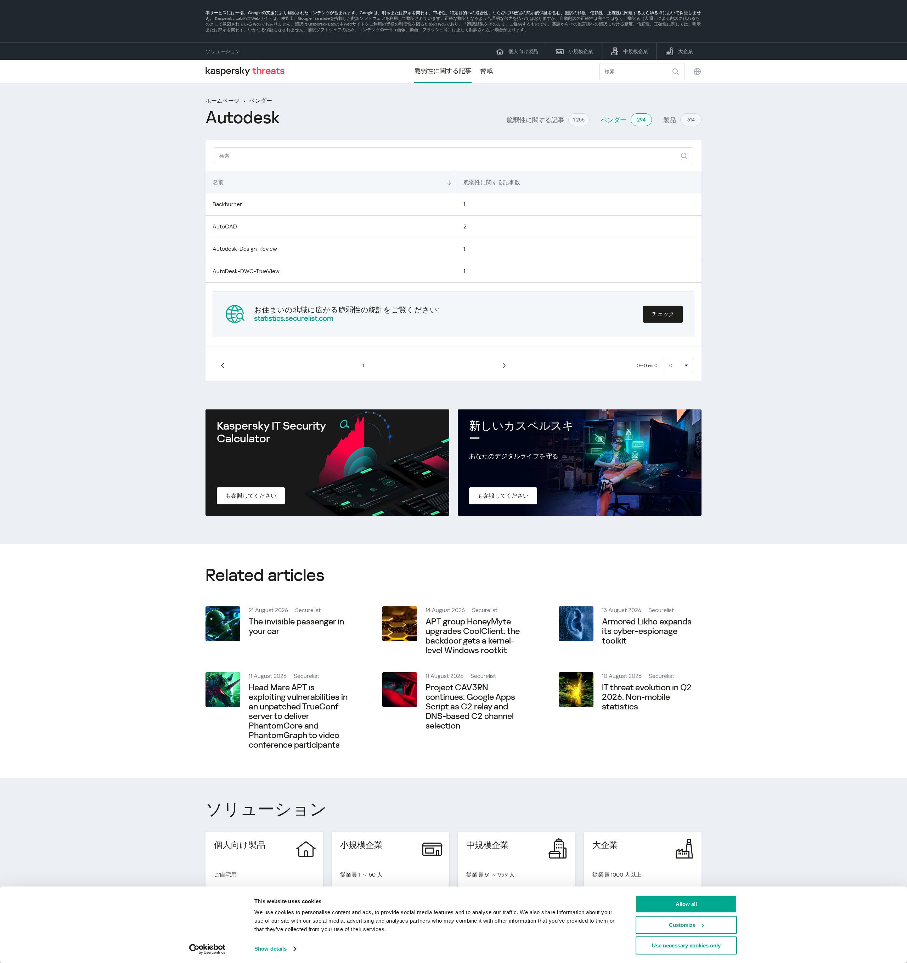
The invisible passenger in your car (296, 626)
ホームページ (222, 100)
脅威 (486, 70)
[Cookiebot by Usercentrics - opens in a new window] (207, 949)
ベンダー (260, 100)
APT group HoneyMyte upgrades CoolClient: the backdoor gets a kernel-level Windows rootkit (473, 636)
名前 (218, 182)
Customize (682, 925)
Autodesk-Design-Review (245, 248)
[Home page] (248, 71)
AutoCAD (225, 226)
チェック (663, 314)
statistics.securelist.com (293, 318)
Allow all (686, 904)
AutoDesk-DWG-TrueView (246, 271)
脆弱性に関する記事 (443, 70)
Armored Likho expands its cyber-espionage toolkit (647, 631)
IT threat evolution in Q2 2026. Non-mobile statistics (647, 697)
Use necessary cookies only (686, 945)
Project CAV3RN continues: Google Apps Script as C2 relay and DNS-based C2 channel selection (470, 706)
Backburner (227, 204)
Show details (270, 949)
